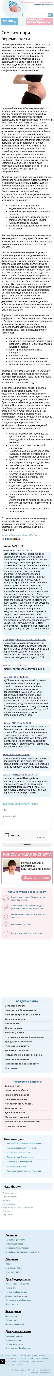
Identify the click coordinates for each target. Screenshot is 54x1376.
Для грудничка (13, 1028)
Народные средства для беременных (22, 1148)
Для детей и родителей (18, 1042)
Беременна (8, 1215)
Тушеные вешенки (15, 1113)
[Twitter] (9, 539)
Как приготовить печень (19, 1104)
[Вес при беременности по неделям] (23, 936)
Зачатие (6, 1211)
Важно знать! (12, 1024)
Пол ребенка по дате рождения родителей (22, 1252)
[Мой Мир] (15, 539)
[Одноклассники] (12, 539)
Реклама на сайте (18, 1370)
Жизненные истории (13, 1268)
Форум (8, 1264)
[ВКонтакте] (6, 539)
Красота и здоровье (16, 1051)
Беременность (9, 1193)
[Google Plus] (18, 539)
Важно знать (10, 1288)
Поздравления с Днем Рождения (18, 1348)
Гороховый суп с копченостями (22, 1122)
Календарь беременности (38, 21)
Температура (9, 1204)
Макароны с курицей (17, 1117)
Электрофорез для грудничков (19, 1162)
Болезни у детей (14, 1033)
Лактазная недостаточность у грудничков (24, 1171)
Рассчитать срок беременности (20, 1157)
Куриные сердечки (15, 1126)
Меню (7, 21)
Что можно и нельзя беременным (24, 1037)
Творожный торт (14, 1108)
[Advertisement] (27, 968)
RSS (29, 1370)
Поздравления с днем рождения (23, 1055)
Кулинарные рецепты (17, 1046)
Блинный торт (13, 1086)
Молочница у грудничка (16, 1166)
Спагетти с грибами (16, 1091)
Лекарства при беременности (22, 1015)
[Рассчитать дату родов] (18, 928)
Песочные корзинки (16, 1099)
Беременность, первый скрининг (18, 1207)
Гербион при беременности (18, 1153)
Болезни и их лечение (17, 1059)
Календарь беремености (15, 1240)
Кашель (6, 1200)
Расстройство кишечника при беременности (25, 1143)
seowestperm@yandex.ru (41, 1373)
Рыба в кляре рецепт (17, 1095)
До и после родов (15, 1019)
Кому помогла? (10, 1197)
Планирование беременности (22, 1064)
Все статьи (11, 1068)
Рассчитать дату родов (14, 1244)
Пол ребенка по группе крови (17, 1248)
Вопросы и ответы (15, 1006)
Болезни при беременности (21, 1010)
